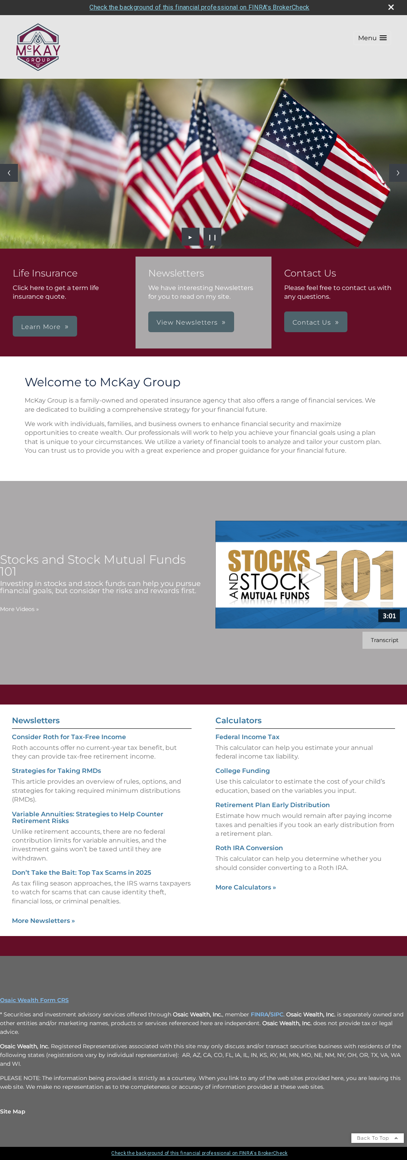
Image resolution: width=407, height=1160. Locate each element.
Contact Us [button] (312, 322)
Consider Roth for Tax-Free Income (69, 737)
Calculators (238, 720)
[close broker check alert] (391, 7)
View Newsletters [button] (187, 322)
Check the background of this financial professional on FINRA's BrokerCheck (199, 7)
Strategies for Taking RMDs (56, 771)
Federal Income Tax (247, 737)
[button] (372, 38)
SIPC (276, 1014)
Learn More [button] (41, 327)
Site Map (12, 1111)
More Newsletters (43, 920)
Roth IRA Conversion (249, 848)
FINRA (259, 1014)
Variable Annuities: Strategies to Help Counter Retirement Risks (87, 817)
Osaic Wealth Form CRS (34, 1000)
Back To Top (374, 1138)
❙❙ (212, 236)
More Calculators (245, 887)
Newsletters (36, 720)
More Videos (19, 609)
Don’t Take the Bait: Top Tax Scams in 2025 (81, 872)
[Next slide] (398, 173)
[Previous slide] (9, 173)
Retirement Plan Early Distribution (272, 805)
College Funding (242, 771)
